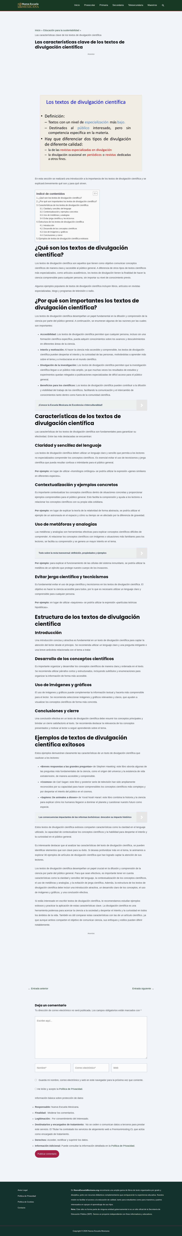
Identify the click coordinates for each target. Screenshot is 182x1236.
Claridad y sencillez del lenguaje (57, 209)
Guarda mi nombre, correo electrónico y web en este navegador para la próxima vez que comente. (91, 1080)
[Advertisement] (91, 75)
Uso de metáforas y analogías (56, 215)
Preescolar (89, 5)
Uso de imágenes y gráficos (55, 232)
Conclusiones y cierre (52, 235)
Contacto (21, 1208)
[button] (163, 5)
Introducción (48, 225)
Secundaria (118, 5)
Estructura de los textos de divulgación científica (61, 222)
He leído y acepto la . (60, 1089)
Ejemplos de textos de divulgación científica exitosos (63, 238)
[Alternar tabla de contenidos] (94, 193)
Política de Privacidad (70, 1089)
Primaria (104, 5)
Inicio (77, 5)
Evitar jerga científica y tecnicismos (58, 218)
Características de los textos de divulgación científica (63, 205)
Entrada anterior (38, 988)
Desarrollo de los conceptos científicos (60, 228)
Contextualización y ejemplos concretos (60, 212)
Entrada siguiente (143, 988)
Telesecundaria (135, 5)
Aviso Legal (22, 1190)
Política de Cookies (26, 1202)
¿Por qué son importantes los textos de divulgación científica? (68, 201)
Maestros (152, 5)
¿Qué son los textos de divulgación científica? (60, 198)
